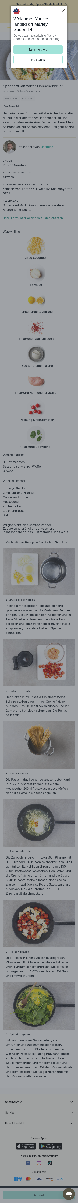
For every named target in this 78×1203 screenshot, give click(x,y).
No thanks (38, 59)
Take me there (38, 49)
